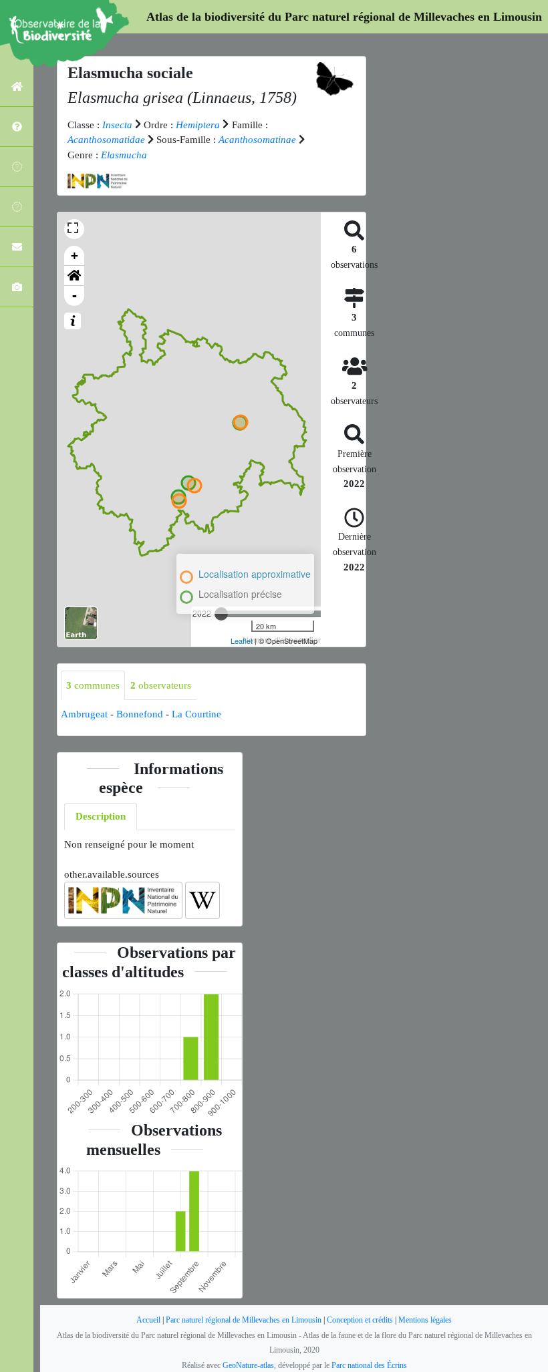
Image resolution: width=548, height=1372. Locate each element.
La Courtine (196, 714)
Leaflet (242, 640)
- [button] (74, 296)
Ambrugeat (84, 714)
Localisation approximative (254, 573)
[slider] (221, 614)
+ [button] (74, 255)
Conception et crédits (360, 1320)
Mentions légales (425, 1320)
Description (101, 816)
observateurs (160, 685)
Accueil (148, 1320)
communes (93, 685)
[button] (74, 276)
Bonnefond (139, 714)
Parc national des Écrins (369, 1365)
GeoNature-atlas (248, 1365)
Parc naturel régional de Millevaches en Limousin (243, 1320)
